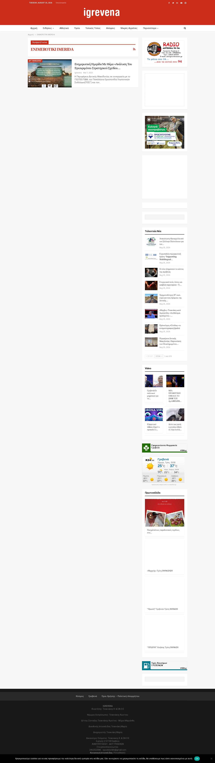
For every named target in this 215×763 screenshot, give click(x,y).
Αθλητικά (64, 28)
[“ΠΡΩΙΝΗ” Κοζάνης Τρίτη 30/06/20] (164, 630)
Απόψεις (110, 28)
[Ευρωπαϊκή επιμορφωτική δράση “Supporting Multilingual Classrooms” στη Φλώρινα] (151, 257)
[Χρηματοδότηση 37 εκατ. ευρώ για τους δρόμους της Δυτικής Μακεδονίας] (151, 298)
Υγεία (77, 28)
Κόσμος (80, 696)
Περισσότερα (149, 28)
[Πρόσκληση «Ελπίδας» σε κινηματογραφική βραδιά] (151, 329)
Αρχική (33, 28)
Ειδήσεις (47, 28)
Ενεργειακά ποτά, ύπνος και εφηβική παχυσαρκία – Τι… (170, 283)
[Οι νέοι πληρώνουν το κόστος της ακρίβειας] (151, 272)
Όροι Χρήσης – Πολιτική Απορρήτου (120, 696)
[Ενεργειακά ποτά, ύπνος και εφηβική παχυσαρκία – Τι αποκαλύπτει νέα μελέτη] (151, 285)
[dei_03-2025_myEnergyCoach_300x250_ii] (164, 90)
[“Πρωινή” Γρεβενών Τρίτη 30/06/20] (164, 592)
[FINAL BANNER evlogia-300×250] (164, 132)
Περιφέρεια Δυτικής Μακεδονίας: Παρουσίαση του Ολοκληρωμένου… (170, 341)
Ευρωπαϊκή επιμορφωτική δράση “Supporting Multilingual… (170, 257)
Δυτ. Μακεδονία (35, 61)
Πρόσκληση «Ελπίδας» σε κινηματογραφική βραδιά (170, 327)
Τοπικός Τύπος (92, 28)
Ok (197, 758)
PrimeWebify (119, 753)
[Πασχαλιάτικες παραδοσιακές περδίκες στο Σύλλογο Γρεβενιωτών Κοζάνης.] (164, 513)
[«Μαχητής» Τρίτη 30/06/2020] (164, 554)
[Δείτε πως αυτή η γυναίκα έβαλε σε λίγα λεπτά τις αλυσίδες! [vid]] (175, 414)
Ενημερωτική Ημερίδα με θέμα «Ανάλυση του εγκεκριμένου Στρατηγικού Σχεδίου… (103, 66)
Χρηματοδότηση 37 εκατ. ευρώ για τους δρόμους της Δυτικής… (170, 298)
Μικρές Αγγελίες (129, 28)
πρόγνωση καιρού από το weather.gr (164, 484)
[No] (211, 758)
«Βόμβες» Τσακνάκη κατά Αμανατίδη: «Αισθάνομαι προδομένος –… (170, 313)
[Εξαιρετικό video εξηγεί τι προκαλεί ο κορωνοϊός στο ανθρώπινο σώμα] (154, 414)
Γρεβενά (92, 696)
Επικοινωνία (61, 3)
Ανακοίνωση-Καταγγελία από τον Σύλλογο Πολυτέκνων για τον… (171, 241)
